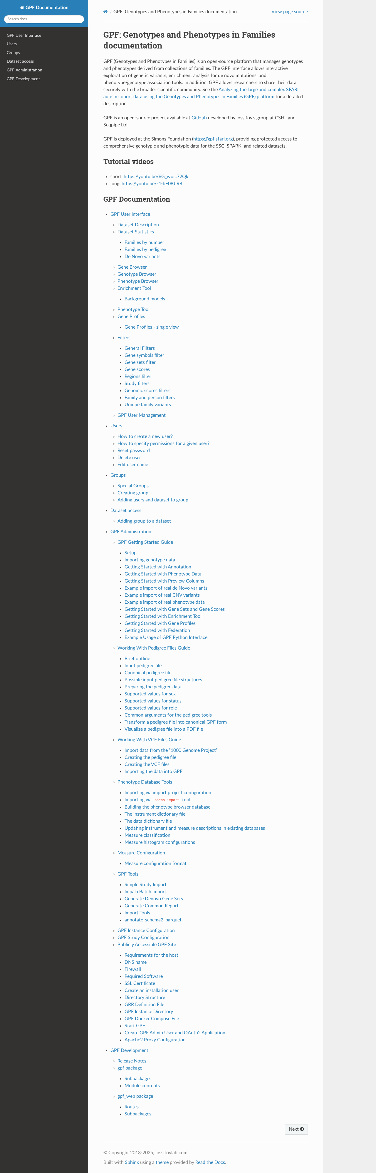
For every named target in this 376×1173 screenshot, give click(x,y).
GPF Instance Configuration (146, 930)
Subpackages (138, 1078)
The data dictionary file (148, 821)
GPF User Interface (24, 35)
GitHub (199, 118)
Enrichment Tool (134, 288)
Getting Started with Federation (157, 630)
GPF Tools (128, 874)
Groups (13, 53)
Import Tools (137, 913)
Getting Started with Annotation (158, 567)
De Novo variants (142, 256)
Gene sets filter (140, 362)
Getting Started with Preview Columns (164, 581)
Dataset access (20, 61)
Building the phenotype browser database (167, 807)
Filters (124, 337)
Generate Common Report (152, 905)
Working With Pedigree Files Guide (154, 648)
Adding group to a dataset (144, 521)
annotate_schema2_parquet (153, 920)
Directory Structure (145, 997)
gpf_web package (135, 1096)
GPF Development (23, 79)
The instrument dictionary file (155, 814)
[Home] (105, 11)
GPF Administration (24, 70)
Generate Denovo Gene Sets (154, 898)
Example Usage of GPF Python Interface (166, 637)
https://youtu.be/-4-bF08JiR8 (152, 183)
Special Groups (133, 485)
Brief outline (137, 658)
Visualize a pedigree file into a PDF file (164, 729)
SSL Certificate (140, 983)
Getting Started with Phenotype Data (163, 574)
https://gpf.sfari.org (213, 139)
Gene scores (137, 369)
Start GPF (135, 1025)
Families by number (144, 242)
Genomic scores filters (147, 390)
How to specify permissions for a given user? (163, 443)
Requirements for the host (151, 955)
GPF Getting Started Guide (145, 542)
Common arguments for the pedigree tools (168, 715)
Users (12, 44)
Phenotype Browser (138, 281)
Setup (131, 552)
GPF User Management (142, 415)
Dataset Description (138, 224)
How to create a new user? (145, 436)
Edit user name (133, 464)
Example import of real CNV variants (162, 595)
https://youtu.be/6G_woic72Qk (156, 176)
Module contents (142, 1085)
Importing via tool (157, 799)
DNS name (136, 962)
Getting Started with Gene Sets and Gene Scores (175, 609)
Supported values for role (151, 708)
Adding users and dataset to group (153, 500)
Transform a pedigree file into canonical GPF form (176, 722)
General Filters (140, 348)
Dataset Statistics (136, 232)
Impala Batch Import (145, 891)
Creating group (133, 493)
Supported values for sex (150, 694)
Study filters (137, 383)
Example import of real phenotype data (165, 602)
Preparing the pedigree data (153, 687)
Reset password (134, 450)
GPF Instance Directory (149, 1011)
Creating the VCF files (147, 764)
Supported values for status (153, 701)
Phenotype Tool (134, 309)
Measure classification (147, 835)
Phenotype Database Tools (145, 782)
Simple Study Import (146, 884)
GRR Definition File (144, 1004)
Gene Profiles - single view (152, 327)
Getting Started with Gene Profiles (160, 623)
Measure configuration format (156, 863)
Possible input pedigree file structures (163, 679)
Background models (145, 299)
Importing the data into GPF (153, 771)
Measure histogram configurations (160, 842)
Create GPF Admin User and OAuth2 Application (175, 1032)
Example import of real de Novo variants (166, 588)
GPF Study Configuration (143, 937)
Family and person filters (150, 397)
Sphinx (132, 1162)
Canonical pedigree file (148, 672)
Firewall (133, 969)
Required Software (144, 976)
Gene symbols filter (144, 355)
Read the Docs (210, 1162)
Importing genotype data (150, 560)
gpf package (130, 1068)
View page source (289, 11)
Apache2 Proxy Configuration (155, 1040)
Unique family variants (148, 404)
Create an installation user (152, 990)
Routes (132, 1107)
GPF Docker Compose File (152, 1018)
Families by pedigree (145, 249)
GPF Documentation (46, 7)
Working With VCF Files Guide (149, 739)
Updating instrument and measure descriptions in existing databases (195, 828)
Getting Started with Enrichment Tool (163, 616)
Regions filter (138, 376)
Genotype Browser (137, 274)
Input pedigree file (143, 665)
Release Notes (132, 1061)
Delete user (129, 457)
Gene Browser (132, 267)
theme (162, 1162)
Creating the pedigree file (150, 757)
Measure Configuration (141, 853)
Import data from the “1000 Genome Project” (171, 750)
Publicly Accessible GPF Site (147, 944)
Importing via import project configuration (168, 792)
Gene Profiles (131, 316)
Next (294, 1129)
